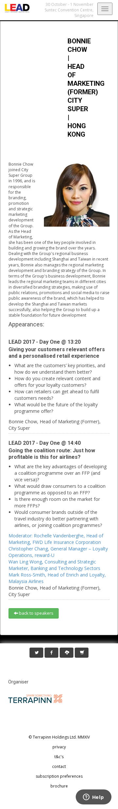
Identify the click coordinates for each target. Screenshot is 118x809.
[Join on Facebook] (51, 653)
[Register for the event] (81, 653)
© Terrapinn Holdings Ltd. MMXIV (59, 737)
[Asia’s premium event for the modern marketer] (15, 8)
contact (59, 766)
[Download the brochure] (66, 653)
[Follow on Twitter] (36, 653)
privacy (59, 747)
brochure (59, 786)
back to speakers (35, 613)
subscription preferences (59, 776)
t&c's (59, 756)
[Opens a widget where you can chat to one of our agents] (93, 797)
